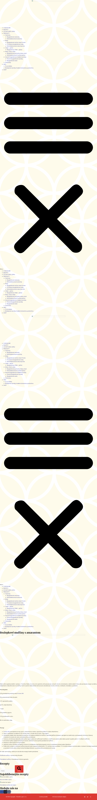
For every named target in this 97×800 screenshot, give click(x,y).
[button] (48, 171)
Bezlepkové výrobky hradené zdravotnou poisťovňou (19, 68)
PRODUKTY (6, 33)
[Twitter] (87, 796)
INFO (4, 64)
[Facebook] (84, 796)
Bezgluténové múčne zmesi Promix (16, 42)
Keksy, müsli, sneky (10, 51)
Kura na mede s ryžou (6, 779)
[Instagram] (90, 796)
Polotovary (8, 62)
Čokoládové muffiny (5, 759)
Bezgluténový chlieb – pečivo (14, 49)
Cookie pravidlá (43, 797)
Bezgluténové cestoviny (13, 37)
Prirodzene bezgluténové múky (15, 44)
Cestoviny (7, 35)
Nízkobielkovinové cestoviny (14, 39)
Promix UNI (20, 693)
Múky (6, 40)
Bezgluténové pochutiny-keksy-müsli (17, 53)
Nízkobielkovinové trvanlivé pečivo (16, 55)
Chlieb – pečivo (9, 48)
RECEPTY (5, 29)
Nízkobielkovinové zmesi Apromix (16, 46)
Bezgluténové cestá (12, 60)
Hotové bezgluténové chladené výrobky (15, 57)
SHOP (4, 70)
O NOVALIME (6, 28)
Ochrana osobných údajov (59, 797)
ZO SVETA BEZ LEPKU (9, 31)
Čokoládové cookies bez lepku (8, 785)
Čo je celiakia (8, 66)
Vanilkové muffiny (5, 755)
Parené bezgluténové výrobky (15, 59)
